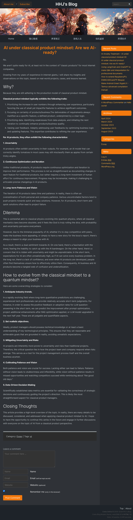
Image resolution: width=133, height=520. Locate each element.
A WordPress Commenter (112, 102)
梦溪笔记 (55, 38)
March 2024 (106, 122)
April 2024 (105, 118)
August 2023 (107, 131)
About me (8, 4)
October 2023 (107, 125)
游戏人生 (77, 38)
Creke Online (107, 512)
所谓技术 (122, 38)
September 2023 (108, 128)
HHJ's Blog (66, 4)
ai (31, 436)
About (128, 508)
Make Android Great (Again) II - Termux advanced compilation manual (115, 86)
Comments (108, 163)
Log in (104, 157)
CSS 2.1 (119, 514)
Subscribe (25, 4)
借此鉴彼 (100, 38)
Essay (19, 436)
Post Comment (12, 497)
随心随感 (33, 38)
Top (122, 508)
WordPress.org (107, 166)
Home (11, 38)
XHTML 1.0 (127, 514)
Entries (106, 160)
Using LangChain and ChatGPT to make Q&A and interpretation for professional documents (116, 70)
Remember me (45, 491)
